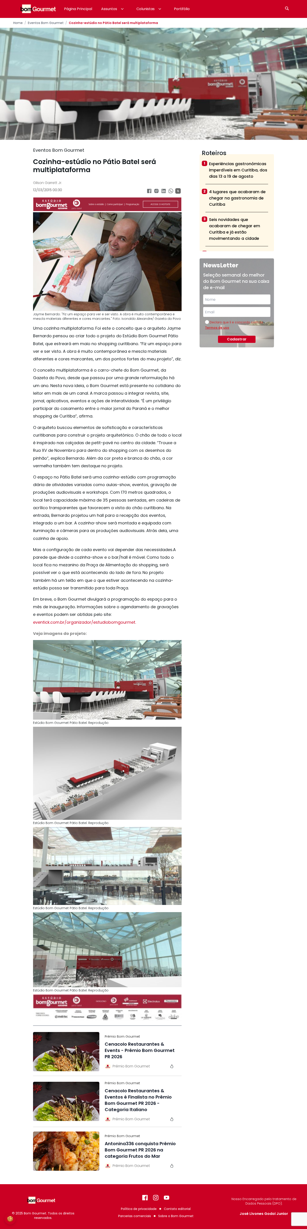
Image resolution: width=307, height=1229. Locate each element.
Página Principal (78, 8)
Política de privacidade (139, 1209)
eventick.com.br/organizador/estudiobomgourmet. (84, 622)
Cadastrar (237, 339)
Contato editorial (177, 1209)
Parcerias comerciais (134, 1216)
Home (18, 23)
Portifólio (182, 8)
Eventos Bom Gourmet (46, 23)
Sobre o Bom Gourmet (176, 1216)
